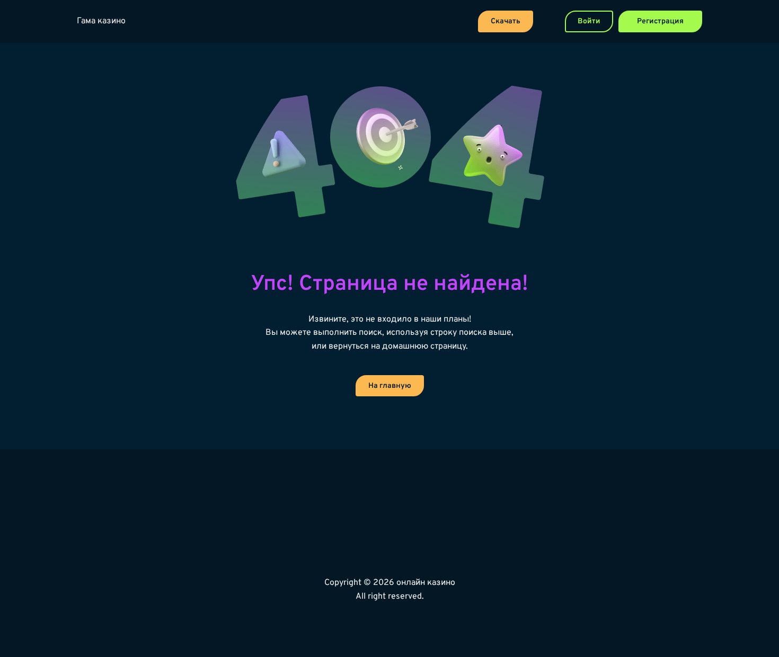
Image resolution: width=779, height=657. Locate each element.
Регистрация (660, 21)
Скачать (505, 21)
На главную (389, 385)
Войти (589, 21)
